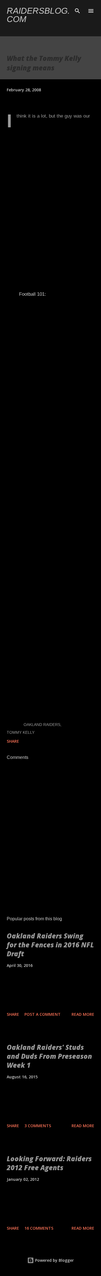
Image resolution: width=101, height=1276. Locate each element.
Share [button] (13, 741)
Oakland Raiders (42, 724)
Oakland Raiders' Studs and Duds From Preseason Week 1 (49, 1056)
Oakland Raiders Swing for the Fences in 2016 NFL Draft (50, 944)
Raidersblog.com (38, 15)
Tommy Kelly (21, 732)
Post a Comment (42, 1014)
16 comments (38, 1228)
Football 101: (32, 294)
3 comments (37, 1125)
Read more (83, 1014)
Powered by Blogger (54, 1260)
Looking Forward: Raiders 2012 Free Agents (49, 1163)
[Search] (77, 10)
